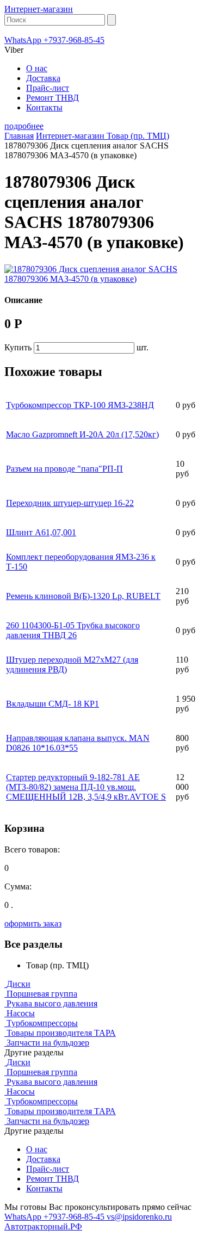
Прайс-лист (47, 87)
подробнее (24, 126)
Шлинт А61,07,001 (41, 532)
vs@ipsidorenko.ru (139, 1216)
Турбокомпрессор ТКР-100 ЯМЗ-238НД (80, 405)
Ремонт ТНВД (52, 97)
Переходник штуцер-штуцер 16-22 (70, 503)
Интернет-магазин (38, 9)
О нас (36, 68)
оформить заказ (32, 923)
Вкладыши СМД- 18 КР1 (52, 703)
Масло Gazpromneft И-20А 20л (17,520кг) (82, 434)
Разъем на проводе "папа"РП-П (64, 468)
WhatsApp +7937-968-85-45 (54, 40)
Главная (19, 135)
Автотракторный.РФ (43, 1226)
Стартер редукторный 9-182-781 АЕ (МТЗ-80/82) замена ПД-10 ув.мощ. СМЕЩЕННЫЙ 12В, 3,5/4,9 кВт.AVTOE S (86, 786)
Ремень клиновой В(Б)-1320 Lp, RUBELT (83, 596)
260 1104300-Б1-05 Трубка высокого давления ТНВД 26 (73, 630)
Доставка (43, 78)
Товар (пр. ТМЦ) (138, 135)
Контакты (44, 107)
